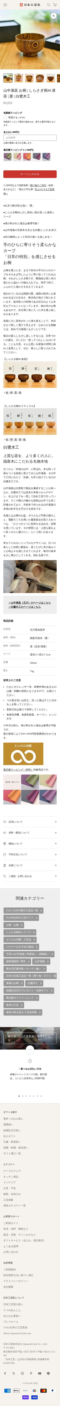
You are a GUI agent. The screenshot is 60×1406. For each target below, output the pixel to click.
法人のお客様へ (12, 1316)
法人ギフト (9, 1136)
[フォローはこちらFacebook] (5, 1373)
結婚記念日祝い (12, 1130)
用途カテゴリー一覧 (14, 1205)
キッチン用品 (10, 1176)
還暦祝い (8, 1124)
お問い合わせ (10, 1252)
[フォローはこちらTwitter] (13, 1373)
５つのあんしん (12, 1310)
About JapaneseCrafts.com (17, 1333)
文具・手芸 (9, 1188)
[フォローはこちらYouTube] (39, 1373)
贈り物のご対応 (38, 185)
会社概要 (8, 1287)
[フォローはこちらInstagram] (22, 1373)
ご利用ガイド (10, 1223)
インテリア (9, 1182)
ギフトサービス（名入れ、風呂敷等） (24, 1240)
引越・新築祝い (12, 1142)
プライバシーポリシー (15, 1281)
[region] (30, 1075)
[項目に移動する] (8, 78)
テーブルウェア (12, 1171)
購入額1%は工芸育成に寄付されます (29, 1038)
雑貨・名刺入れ (12, 1194)
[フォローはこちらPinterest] (31, 1373)
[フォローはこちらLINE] (48, 1373)
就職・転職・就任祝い (15, 1147)
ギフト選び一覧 (12, 1153)
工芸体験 (8, 1200)
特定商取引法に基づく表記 (18, 1275)
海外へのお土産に (13, 1118)
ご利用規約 (9, 1269)
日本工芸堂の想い (13, 1304)
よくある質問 (10, 1246)
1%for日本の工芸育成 (15, 1327)
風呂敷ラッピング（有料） (18, 769)
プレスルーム (10, 1321)
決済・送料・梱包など (15, 1229)
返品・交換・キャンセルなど (19, 1234)
